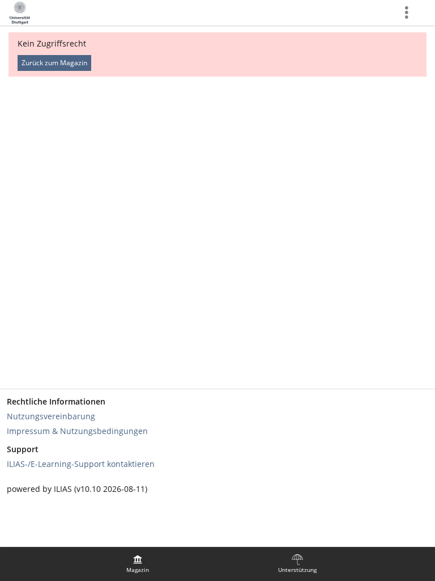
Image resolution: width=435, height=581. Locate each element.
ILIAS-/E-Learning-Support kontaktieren (81, 463)
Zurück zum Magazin (54, 63)
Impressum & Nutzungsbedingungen (77, 431)
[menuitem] (137, 564)
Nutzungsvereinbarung (51, 416)
